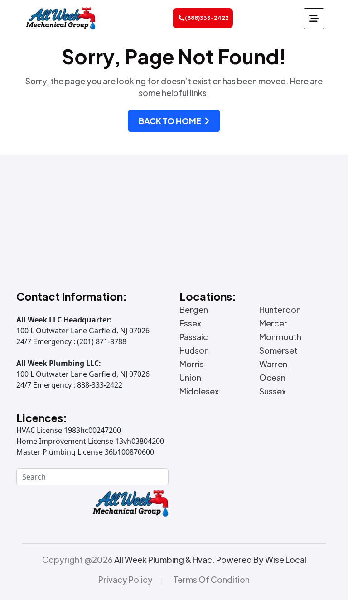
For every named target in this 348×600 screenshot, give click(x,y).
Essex (190, 323)
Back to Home (171, 120)
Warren (273, 364)
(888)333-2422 (206, 17)
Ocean (272, 378)
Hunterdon (280, 310)
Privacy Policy (125, 580)
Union (190, 378)
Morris (191, 364)
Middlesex (199, 391)
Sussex (272, 391)
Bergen (193, 310)
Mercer (273, 323)
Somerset (278, 350)
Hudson (194, 350)
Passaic (193, 337)
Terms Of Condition (211, 580)
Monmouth (280, 337)
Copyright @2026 (174, 560)
